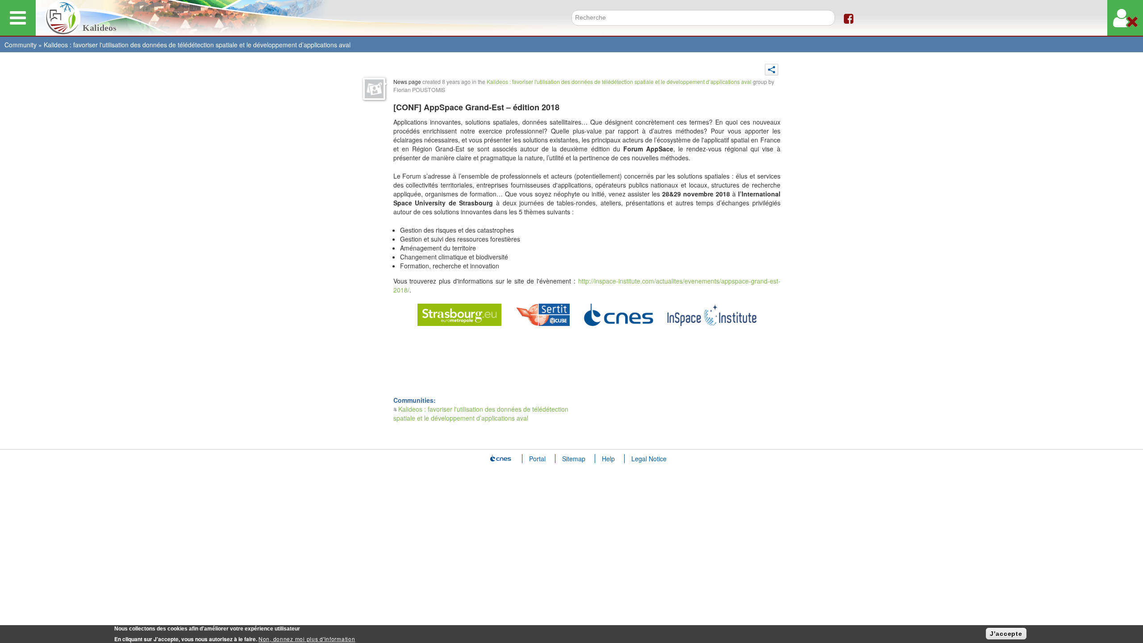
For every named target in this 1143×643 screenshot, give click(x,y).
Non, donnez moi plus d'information (307, 639)
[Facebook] (848, 18)
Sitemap (573, 458)
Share (771, 69)
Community (20, 44)
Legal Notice (649, 458)
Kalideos (100, 28)
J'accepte (1006, 633)
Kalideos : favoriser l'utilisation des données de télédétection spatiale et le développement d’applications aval (197, 44)
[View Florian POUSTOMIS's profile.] (374, 89)
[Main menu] (18, 18)
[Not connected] (1125, 18)
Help (608, 458)
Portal (537, 458)
